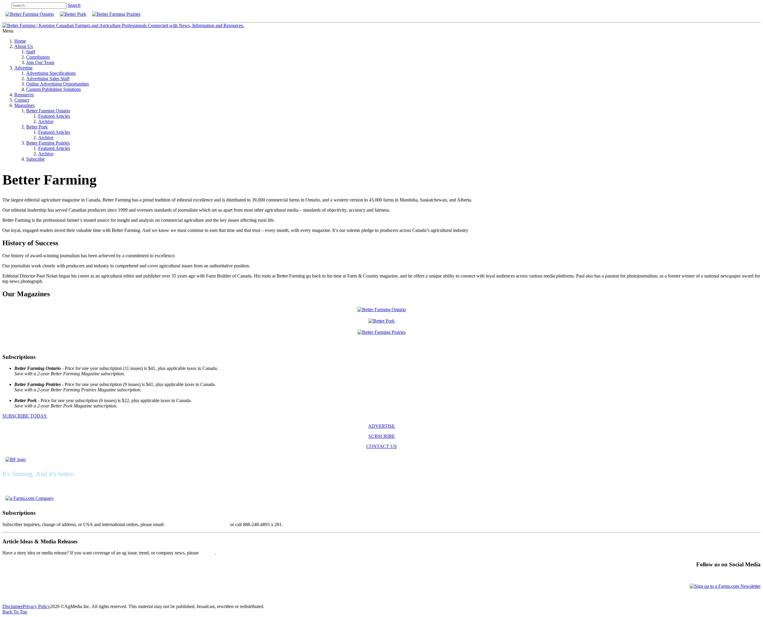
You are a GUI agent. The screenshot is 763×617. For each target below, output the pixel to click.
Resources (24, 94)
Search (74, 5)
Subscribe (35, 159)
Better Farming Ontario (48, 110)
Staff (30, 51)
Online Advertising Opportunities (57, 83)
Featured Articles (54, 116)
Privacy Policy (36, 606)
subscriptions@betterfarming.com (197, 524)
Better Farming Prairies (48, 142)
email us (207, 552)
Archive (45, 121)
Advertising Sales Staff (47, 78)
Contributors (38, 57)
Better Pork (37, 126)
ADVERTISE (381, 426)
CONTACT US (381, 446)
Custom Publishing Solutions (53, 89)
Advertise (23, 67)
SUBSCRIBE (381, 436)
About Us (23, 46)
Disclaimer (12, 606)
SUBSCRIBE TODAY (24, 415)
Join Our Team (40, 62)
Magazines (24, 105)
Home (20, 41)
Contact (21, 100)
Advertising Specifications (51, 73)
